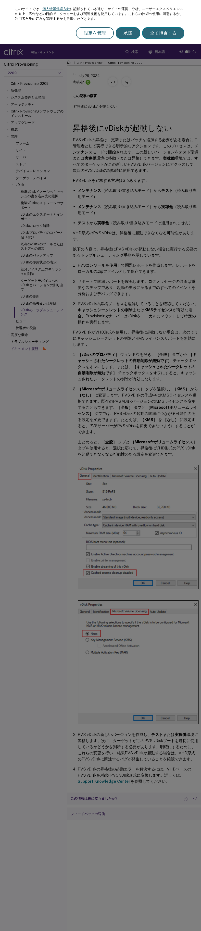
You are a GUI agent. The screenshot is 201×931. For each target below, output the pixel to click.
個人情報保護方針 (56, 9)
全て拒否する (163, 33)
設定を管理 (95, 33)
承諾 (128, 33)
